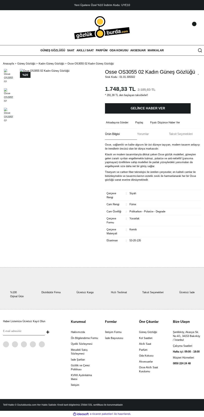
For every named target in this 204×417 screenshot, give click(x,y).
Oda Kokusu (146, 355)
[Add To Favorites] (198, 72)
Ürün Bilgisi (112, 134)
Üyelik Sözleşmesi (81, 343)
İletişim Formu (113, 332)
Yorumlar (143, 134)
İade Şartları (78, 359)
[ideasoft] (81, 414)
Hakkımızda (78, 332)
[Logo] (102, 27)
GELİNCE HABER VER (148, 108)
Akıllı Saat (145, 343)
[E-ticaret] (101, 414)
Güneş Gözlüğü (148, 332)
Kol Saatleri (145, 338)
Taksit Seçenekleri (181, 134)
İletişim (75, 384)
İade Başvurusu (114, 338)
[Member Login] (189, 28)
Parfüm (143, 349)
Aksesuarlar (146, 361)
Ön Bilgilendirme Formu (84, 338)
